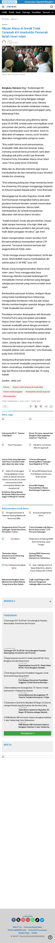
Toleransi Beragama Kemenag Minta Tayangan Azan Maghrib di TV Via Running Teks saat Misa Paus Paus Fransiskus (40, 461)
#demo (6, 387)
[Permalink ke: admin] (4, 42)
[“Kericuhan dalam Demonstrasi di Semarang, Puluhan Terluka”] (14, 544)
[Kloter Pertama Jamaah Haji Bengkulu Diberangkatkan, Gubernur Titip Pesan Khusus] (41, 424)
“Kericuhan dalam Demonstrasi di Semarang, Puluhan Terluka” (13, 555)
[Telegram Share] (46, 406)
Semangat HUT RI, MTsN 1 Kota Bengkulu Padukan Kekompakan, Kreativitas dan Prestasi (25, 652)
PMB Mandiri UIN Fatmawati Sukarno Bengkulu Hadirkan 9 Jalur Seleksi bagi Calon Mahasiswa (35, 726)
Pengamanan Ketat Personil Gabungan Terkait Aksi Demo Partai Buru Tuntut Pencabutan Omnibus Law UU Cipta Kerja (14, 529)
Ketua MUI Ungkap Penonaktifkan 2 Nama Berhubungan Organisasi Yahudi (39, 487)
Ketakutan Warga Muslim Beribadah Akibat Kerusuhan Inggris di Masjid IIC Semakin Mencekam (14, 494)
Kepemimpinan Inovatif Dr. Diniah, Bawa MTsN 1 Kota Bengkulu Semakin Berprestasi (35, 666)
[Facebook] (14, 920)
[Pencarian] (51, 7)
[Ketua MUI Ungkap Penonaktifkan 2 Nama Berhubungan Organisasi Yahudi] (41, 476)
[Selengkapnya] (50, 601)
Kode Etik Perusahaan (38, 930)
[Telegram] (42, 920)
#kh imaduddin (9, 396)
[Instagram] (23, 920)
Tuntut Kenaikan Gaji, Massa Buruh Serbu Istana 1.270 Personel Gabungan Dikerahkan (41, 529)
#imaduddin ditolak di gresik (38, 392)
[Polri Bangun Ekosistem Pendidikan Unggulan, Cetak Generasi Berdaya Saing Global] (27, 674)
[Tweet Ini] (36, 406)
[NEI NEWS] (11, 6)
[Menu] (3, 7)
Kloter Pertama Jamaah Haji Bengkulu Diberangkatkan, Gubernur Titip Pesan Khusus (41, 435)
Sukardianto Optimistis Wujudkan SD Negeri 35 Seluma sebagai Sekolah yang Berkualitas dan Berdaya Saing (34, 711)
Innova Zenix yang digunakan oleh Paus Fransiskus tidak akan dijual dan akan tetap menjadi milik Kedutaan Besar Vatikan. (14, 461)
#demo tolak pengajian (12, 392)
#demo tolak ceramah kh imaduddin (28, 387)
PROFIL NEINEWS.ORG (17, 930)
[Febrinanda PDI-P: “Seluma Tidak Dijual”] (14, 424)
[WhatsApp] (33, 920)
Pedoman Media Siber (33, 927)
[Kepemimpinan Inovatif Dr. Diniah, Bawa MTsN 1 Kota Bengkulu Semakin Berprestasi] (27, 660)
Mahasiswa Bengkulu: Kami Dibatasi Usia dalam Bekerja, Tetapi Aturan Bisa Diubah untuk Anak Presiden (13, 582)
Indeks (34, 933)
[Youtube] (28, 920)
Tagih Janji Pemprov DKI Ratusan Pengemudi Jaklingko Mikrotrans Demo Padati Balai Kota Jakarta (40, 582)
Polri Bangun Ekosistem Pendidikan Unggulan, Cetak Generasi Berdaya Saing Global (33, 681)
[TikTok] (37, 920)
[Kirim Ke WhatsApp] (51, 406)
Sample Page (23, 933)
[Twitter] (18, 920)
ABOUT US (17, 927)
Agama (4, 24)
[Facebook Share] (31, 406)
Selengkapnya (27, 733)
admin (9, 41)
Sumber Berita (36, 401)
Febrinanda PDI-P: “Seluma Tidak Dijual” (13, 434)
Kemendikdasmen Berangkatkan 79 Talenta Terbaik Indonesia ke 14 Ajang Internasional (34, 696)
